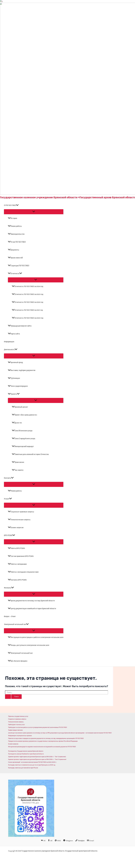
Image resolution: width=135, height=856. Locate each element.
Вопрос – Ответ (10, 616)
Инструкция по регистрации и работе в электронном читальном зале (36, 637)
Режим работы (16, 226)
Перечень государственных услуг (18, 716)
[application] (17, 205)
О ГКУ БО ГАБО (10, 205)
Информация (9, 342)
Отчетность (14, 273)
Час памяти (18, 470)
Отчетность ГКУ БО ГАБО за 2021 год (28, 310)
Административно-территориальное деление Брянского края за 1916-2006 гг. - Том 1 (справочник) (37, 756)
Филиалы (7, 588)
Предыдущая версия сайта (20, 326)
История (13, 218)
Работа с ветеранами (18, 564)
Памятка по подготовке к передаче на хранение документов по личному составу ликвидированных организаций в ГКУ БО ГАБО (46, 738)
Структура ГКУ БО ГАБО (19, 266)
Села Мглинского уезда (23, 431)
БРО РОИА (8, 535)
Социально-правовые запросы (22, 512)
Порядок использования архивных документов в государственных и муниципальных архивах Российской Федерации (43, 741)
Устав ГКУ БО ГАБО (18, 242)
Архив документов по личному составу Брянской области (32, 601)
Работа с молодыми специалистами (24, 572)
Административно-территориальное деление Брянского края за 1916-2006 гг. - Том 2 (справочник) (37, 759)
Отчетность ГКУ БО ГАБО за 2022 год (28, 302)
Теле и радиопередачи (19, 386)
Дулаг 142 (18, 423)
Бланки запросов (16, 527)
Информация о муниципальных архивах (20, 735)
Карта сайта (15, 334)
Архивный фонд (16, 362)
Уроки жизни (19, 462)
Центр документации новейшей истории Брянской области (33, 608)
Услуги (6, 499)
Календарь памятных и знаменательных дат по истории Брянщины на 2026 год (31, 765)
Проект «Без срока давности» (25, 415)
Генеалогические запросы (20, 520)
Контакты (7, 478)
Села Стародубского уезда (24, 438)
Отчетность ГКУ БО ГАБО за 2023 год (28, 294)
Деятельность (9, 349)
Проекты (13, 394)
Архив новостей (16, 258)
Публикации (15, 378)
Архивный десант (21, 407)
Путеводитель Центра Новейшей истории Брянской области (26, 754)
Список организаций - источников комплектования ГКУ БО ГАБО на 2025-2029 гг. (32, 762)
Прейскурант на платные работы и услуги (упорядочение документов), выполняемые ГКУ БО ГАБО (37, 727)
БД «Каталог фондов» (18, 661)
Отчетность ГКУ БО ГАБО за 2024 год (28, 286)
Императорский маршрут (24, 446)
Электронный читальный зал (15, 624)
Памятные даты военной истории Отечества (31, 454)
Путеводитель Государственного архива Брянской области (25, 751)
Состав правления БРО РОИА (22, 556)
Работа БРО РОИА (17, 548)
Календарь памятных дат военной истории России (23, 768)
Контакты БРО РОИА (18, 580)
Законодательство (17, 234)
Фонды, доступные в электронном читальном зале (29, 645)
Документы (14, 250)
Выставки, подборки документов (22, 370)
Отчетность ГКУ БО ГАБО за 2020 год (28, 318)
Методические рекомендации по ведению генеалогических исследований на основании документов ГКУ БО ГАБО (42, 746)
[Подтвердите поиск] (8, 696)
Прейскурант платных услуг (16, 724)
